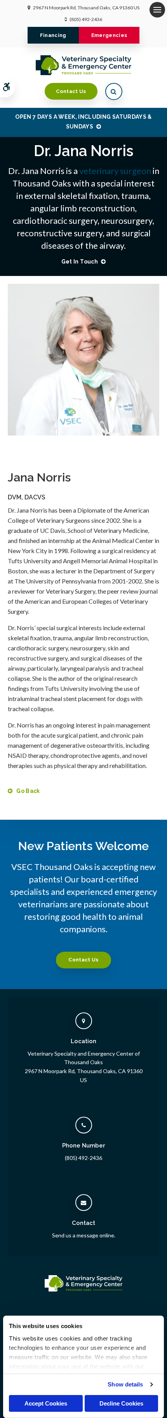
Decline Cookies (121, 1403)
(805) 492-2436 (86, 19)
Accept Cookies (45, 1403)
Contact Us (71, 91)
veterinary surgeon (115, 170)
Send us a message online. (83, 1235)
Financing (53, 35)
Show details (125, 1384)
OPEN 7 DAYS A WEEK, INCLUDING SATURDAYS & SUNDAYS (83, 122)
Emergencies (109, 35)
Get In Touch (79, 261)
